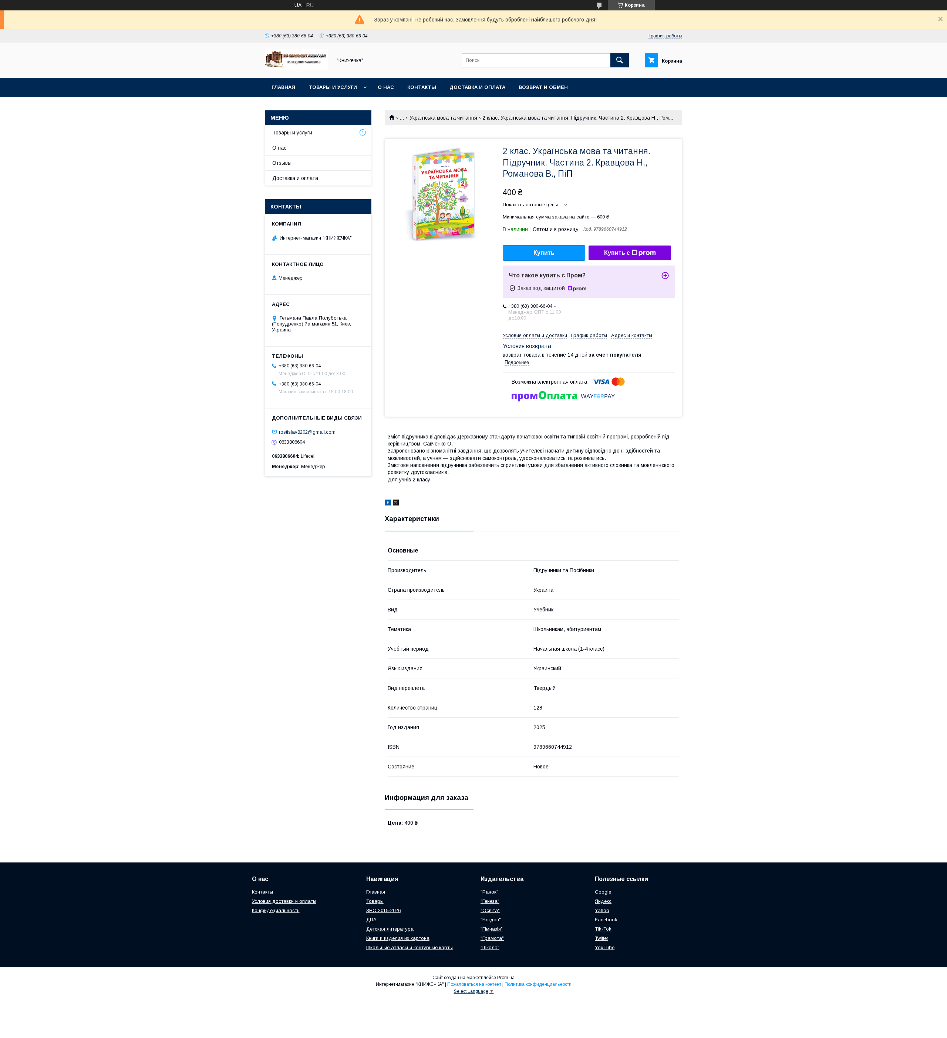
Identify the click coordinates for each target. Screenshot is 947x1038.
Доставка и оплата (477, 87)
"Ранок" (489, 892)
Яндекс (603, 901)
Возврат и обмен (543, 87)
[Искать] (619, 60)
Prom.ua (506, 977)
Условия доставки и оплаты (284, 901)
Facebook (606, 919)
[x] (396, 504)
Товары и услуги (333, 87)
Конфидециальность (276, 910)
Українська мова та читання (443, 118)
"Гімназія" (492, 929)
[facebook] (388, 504)
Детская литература (390, 929)
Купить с (617, 253)
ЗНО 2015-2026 (383, 910)
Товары (375, 901)
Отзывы (281, 163)
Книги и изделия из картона (397, 938)
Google (603, 892)
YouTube (604, 947)
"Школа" (490, 947)
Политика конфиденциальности (538, 984)
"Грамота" (492, 938)
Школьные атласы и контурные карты (409, 947)
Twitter (601, 938)
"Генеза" (490, 901)
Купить (544, 253)
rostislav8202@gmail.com (307, 431)
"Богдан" (491, 919)
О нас (386, 87)
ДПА (371, 919)
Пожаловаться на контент (474, 984)
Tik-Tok (603, 929)
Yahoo (602, 910)
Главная (283, 87)
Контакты (421, 87)
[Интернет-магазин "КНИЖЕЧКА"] (296, 68)
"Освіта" (490, 910)
